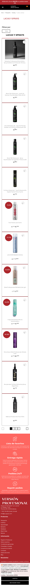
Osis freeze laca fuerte (15, 222)
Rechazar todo (15, 583)
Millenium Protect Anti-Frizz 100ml (15, 416)
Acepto (15, 578)
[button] (7, 7)
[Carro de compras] (26, 7)
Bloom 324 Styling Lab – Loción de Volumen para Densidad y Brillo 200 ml (15, 94)
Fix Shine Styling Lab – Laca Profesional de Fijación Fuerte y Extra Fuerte (15, 191)
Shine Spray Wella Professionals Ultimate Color (15, 352)
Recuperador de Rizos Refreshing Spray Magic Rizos (15, 385)
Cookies (3, 575)
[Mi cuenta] (22, 7)
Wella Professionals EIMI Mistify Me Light (15, 287)
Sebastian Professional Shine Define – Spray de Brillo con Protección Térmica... (15, 62)
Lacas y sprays (11, 18)
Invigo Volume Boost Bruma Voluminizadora (15, 320)
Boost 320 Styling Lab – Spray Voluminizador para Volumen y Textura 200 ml (15, 159)
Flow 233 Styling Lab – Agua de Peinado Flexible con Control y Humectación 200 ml (15, 127)
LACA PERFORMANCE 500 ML (15, 255)
